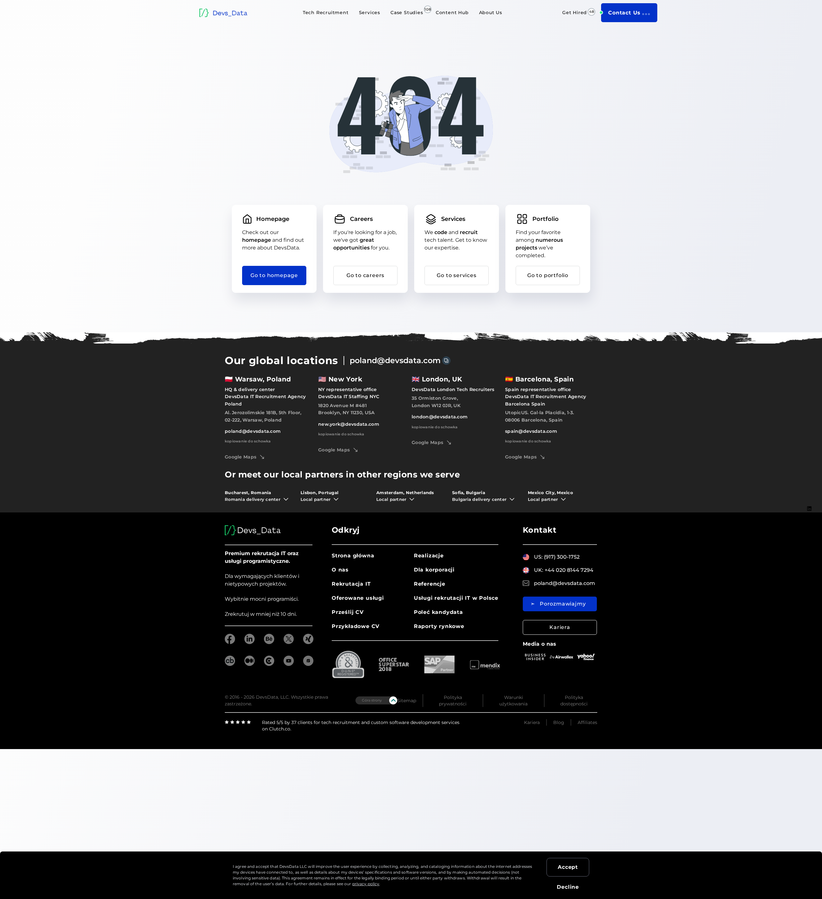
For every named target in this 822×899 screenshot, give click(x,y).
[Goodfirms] (809, 568)
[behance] (269, 642)
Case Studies (406, 12)
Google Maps (240, 457)
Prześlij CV (348, 612)
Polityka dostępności (574, 700)
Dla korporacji (434, 570)
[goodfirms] (308, 664)
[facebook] (230, 642)
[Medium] (809, 547)
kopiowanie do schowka (248, 441)
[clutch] (269, 664)
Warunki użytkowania (513, 700)
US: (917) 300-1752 (557, 557)
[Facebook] (809, 518)
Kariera (559, 627)
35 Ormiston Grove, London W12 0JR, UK (436, 401)
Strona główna (353, 556)
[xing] (308, 642)
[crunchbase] (230, 664)
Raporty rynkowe (439, 626)
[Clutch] (809, 558)
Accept (568, 867)
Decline (568, 887)
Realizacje (429, 556)
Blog (558, 722)
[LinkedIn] (809, 508)
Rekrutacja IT (351, 584)
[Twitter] (809, 528)
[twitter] (289, 642)
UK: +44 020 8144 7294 (563, 570)
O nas (340, 570)
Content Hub (452, 12)
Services (369, 12)
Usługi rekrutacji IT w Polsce (456, 598)
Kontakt (539, 530)
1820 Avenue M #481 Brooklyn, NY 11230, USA (346, 409)
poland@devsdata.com (395, 360)
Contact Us (624, 13)
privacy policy (366, 883)
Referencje (429, 584)
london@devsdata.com (440, 417)
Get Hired (574, 12)
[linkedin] (249, 642)
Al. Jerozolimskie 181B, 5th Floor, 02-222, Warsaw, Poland (263, 416)
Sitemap (406, 700)
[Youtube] (809, 538)
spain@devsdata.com (531, 431)
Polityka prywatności (453, 700)
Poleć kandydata (438, 612)
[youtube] (289, 664)
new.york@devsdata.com (348, 424)
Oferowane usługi (358, 598)
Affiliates (587, 722)
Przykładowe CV (356, 626)
